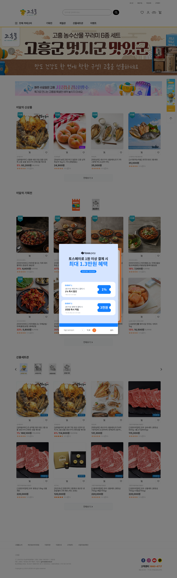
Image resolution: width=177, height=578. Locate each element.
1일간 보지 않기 (69, 330)
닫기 (111, 330)
